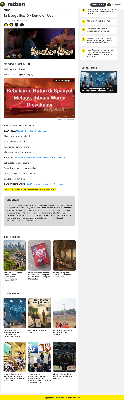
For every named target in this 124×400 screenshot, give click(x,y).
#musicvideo (44, 189)
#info (53, 189)
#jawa (23, 189)
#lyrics (7, 189)
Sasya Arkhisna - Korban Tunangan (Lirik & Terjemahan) (40, 157)
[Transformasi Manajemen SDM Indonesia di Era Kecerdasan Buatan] (98, 81)
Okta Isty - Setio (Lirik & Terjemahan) (31, 130)
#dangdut (16, 189)
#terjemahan (33, 189)
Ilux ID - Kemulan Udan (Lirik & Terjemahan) (46, 184)
